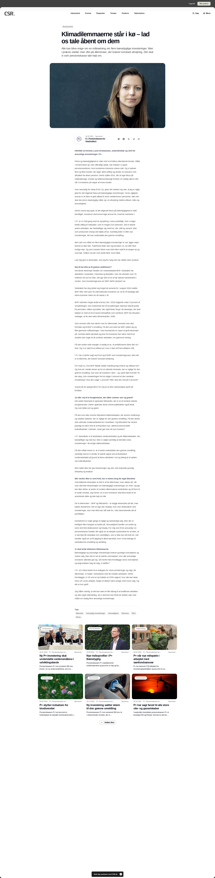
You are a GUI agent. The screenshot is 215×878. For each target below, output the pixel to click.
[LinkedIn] (123, 139)
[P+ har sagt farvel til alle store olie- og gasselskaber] (154, 695)
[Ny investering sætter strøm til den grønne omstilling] (107, 695)
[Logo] (9, 13)
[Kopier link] (139, 139)
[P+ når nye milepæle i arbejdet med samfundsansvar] (154, 647)
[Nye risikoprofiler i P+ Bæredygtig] (107, 645)
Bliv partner (204, 3)
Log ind (192, 3)
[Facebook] (118, 139)
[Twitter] (128, 139)
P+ (103, 189)
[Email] (133, 139)
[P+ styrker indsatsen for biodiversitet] (60, 695)
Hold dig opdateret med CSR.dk (106, 874)
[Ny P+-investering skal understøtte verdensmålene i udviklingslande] (60, 647)
